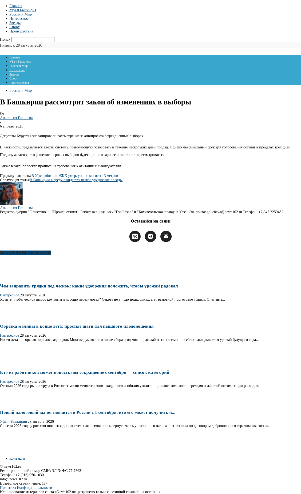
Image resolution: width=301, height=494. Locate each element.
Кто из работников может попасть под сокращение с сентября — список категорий (84, 372)
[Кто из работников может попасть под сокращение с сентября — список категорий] (15, 363)
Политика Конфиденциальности (26, 488)
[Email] (166, 236)
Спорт (14, 27)
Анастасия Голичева (16, 118)
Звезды (15, 23)
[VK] (135, 236)
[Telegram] (150, 236)
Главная (15, 6)
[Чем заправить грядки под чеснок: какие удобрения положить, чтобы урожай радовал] (15, 277)
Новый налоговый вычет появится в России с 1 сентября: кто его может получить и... (87, 412)
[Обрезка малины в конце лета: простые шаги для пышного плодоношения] (15, 317)
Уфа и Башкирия (22, 10)
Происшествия (21, 31)
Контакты (17, 458)
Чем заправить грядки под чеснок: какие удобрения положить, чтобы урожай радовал (89, 285)
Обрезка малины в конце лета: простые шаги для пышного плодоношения (77, 326)
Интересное (18, 18)
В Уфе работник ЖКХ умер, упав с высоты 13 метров (75, 176)
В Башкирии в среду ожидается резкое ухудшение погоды (76, 180)
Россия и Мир (20, 14)
